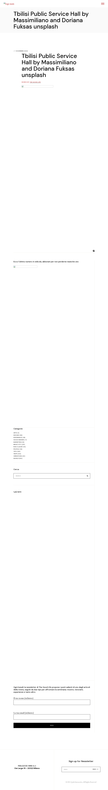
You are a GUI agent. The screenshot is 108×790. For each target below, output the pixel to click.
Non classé (18, 447)
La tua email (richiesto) (24, 712)
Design (16, 435)
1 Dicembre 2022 (21, 51)
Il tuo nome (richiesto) (23, 698)
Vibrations (18, 456)
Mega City (17, 444)
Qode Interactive (76, 782)
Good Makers (19, 440)
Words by (31, 82)
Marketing (18, 442)
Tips (15, 451)
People (16, 449)
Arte (15, 433)
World (16, 458)
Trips (16, 454)
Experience (18, 437)
